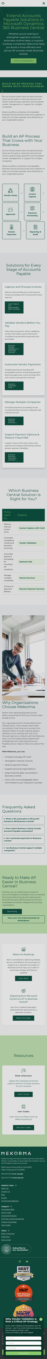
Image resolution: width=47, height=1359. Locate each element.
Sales (4, 1231)
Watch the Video (23, 1018)
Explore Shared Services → (12, 421)
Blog (3, 1195)
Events (4, 1198)
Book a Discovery (8, 1234)
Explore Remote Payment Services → (12, 457)
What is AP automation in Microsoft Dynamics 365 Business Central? (21, 820)
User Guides (5, 1225)
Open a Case (6, 1213)
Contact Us (5, 1192)
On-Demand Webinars (9, 1201)
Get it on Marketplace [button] (23, 61)
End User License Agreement (12, 1219)
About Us (4, 1188)
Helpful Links (7, 1185)
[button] (12, 3)
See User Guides (23, 1128)
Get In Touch (23, 1094)
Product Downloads (9, 1222)
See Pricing (12, 911)
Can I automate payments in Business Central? (22, 839)
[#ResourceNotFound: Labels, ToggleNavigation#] (43, 3)
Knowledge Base (7, 1209)
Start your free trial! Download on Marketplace (23, 919)
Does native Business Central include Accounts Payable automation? (22, 830)
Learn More (23, 978)
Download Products (9, 1216)
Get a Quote (6, 1240)
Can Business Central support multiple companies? (23, 849)
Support (5, 1206)
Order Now (5, 1237)
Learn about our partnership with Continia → (14, 307)
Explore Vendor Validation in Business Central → (13, 349)
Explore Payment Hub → (12, 386)
